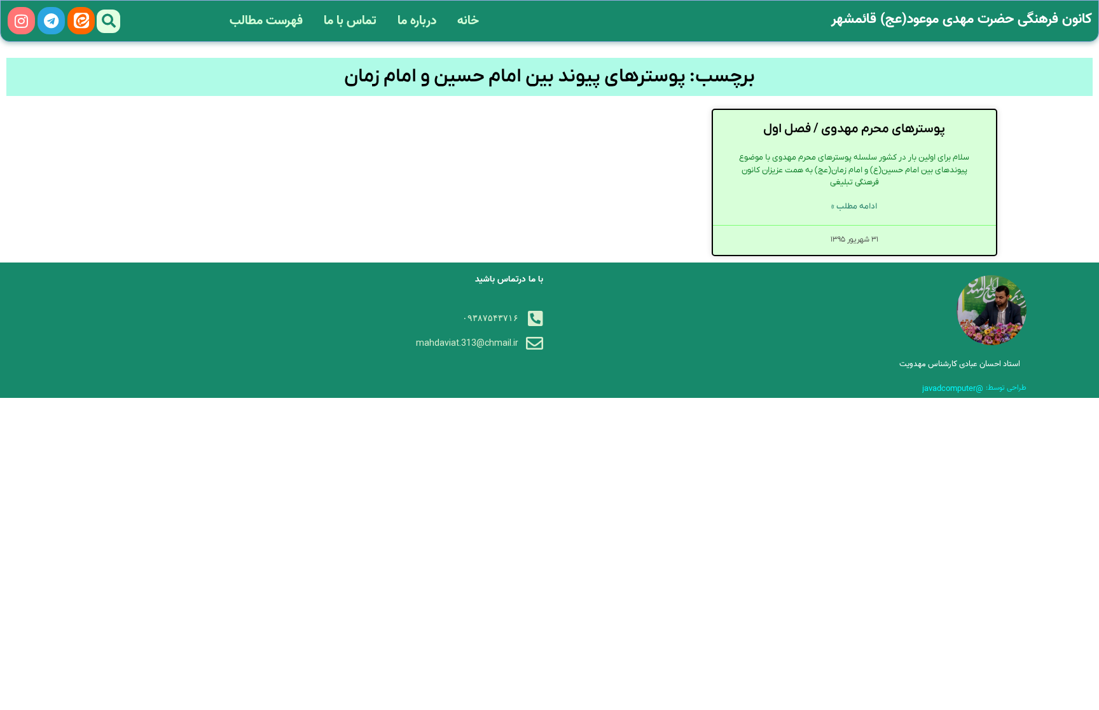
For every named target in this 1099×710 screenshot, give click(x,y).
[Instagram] (21, 20)
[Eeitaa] (81, 20)
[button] (108, 21)
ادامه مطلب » (854, 206)
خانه (468, 21)
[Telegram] (51, 20)
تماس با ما (350, 21)
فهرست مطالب (266, 21)
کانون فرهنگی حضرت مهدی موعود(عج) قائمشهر (961, 19)
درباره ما (416, 21)
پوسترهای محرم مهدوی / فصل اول (854, 129)
